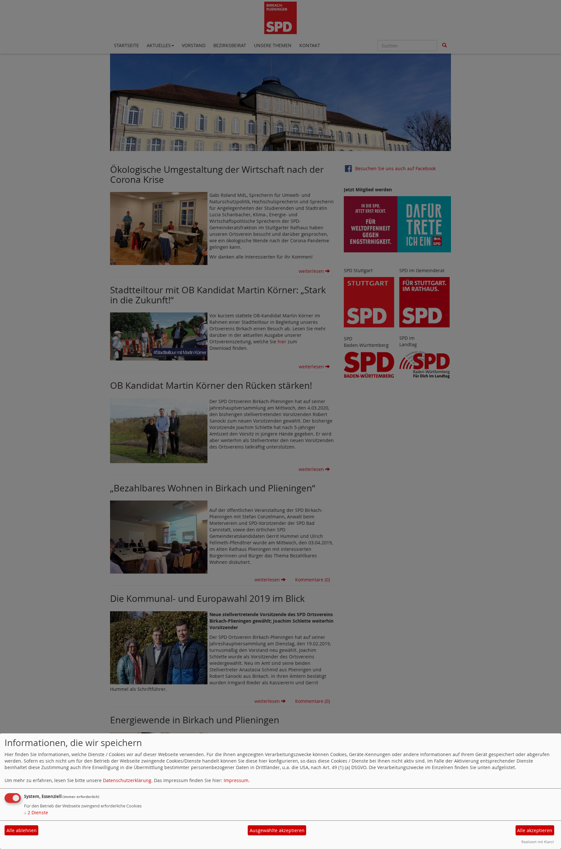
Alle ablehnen (21, 830)
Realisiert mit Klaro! (537, 841)
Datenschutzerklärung (127, 780)
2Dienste (36, 812)
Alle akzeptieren (534, 830)
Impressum (236, 780)
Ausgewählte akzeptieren (277, 830)
